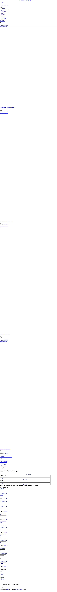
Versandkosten (6, 111)
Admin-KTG (9, 470)
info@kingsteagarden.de (18, 589)
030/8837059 (7, 589)
